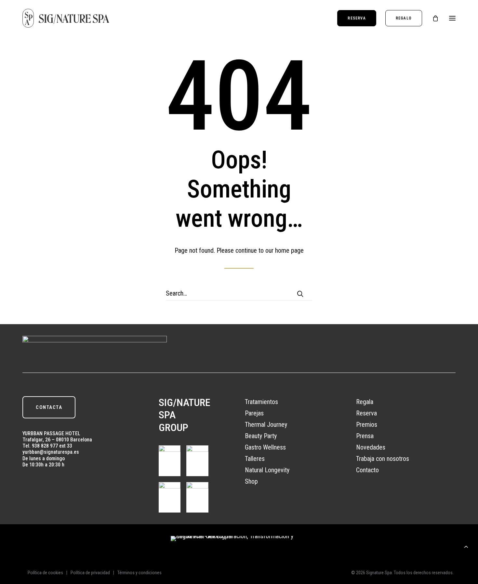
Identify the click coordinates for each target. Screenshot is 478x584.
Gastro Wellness (265, 447)
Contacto (367, 470)
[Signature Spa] (66, 18)
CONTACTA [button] (49, 407)
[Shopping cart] (432, 18)
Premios (366, 424)
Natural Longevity (267, 470)
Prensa (365, 436)
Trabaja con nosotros (382, 459)
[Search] (239, 293)
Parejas (254, 413)
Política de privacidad (90, 572)
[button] (452, 18)
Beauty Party (261, 436)
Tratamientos (261, 402)
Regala (364, 402)
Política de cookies (45, 572)
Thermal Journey (266, 424)
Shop (251, 481)
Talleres (255, 459)
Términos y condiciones (139, 572)
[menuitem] (358, 18)
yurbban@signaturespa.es (50, 452)
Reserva (366, 413)
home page (289, 250)
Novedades (370, 447)
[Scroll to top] (466, 546)
